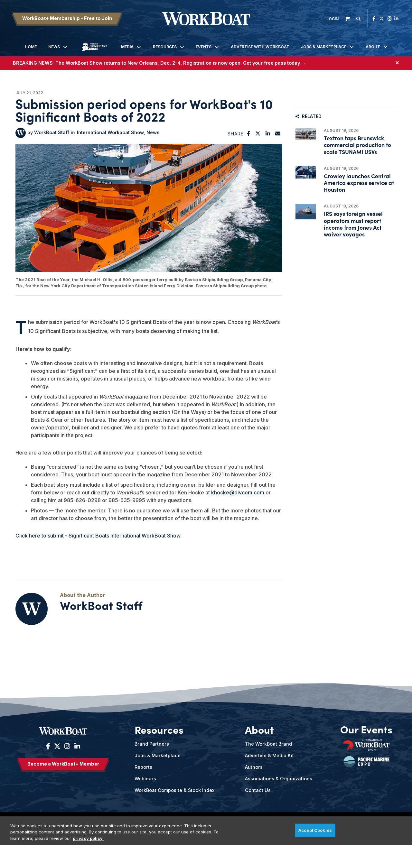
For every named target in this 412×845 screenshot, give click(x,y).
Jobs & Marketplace (323, 46)
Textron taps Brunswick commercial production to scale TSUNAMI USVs (357, 144)
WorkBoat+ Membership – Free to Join (67, 18)
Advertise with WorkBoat (260, 46)
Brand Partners (152, 744)
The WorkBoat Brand (268, 744)
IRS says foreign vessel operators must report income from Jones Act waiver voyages (353, 223)
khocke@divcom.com (237, 492)
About (373, 46)
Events (203, 46)
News (54, 46)
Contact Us (258, 790)
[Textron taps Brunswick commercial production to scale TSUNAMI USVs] (305, 134)
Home (31, 46)
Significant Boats (94, 51)
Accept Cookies (315, 829)
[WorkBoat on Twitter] (381, 18)
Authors (254, 767)
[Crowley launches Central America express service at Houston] (305, 172)
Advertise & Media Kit (269, 755)
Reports (143, 767)
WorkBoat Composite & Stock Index (174, 790)
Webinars (145, 778)
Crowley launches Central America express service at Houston (359, 182)
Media (127, 46)
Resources (165, 46)
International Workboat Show (110, 132)
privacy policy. (88, 838)
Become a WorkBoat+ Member (63, 764)
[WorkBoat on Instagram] (390, 18)
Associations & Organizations (278, 778)
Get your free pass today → (274, 63)
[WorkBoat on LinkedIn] (396, 18)
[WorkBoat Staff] (20, 133)
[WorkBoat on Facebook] (373, 18)
